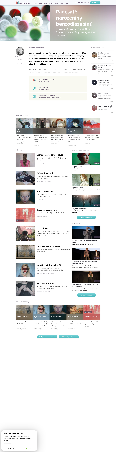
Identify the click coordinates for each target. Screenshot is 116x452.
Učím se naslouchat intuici (50, 154)
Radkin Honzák (20, 57)
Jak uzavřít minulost (41, 130)
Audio (40, 3)
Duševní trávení (103, 80)
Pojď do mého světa (79, 209)
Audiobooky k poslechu (80, 150)
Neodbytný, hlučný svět (49, 265)
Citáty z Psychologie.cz (69, 337)
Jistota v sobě (89, 130)
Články (35, 3)
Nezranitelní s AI (45, 283)
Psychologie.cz (23, 2)
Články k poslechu (97, 48)
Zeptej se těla (77, 167)
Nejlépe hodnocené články (47, 337)
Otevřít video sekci (86, 295)
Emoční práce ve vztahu (56, 130)
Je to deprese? (40, 48)
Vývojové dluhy (78, 188)
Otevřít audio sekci (86, 217)
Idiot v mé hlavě (103, 93)
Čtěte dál (19, 150)
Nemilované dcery (104, 53)
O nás (66, 3)
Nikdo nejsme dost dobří (23, 130)
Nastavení (11, 448)
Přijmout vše (27, 448)
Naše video (76, 223)
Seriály (56, 3)
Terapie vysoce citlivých (73, 130)
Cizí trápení (42, 228)
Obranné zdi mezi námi (48, 246)
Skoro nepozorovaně (105, 106)
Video (45, 3)
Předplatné (95, 3)
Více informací (7, 443)
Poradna (51, 3)
